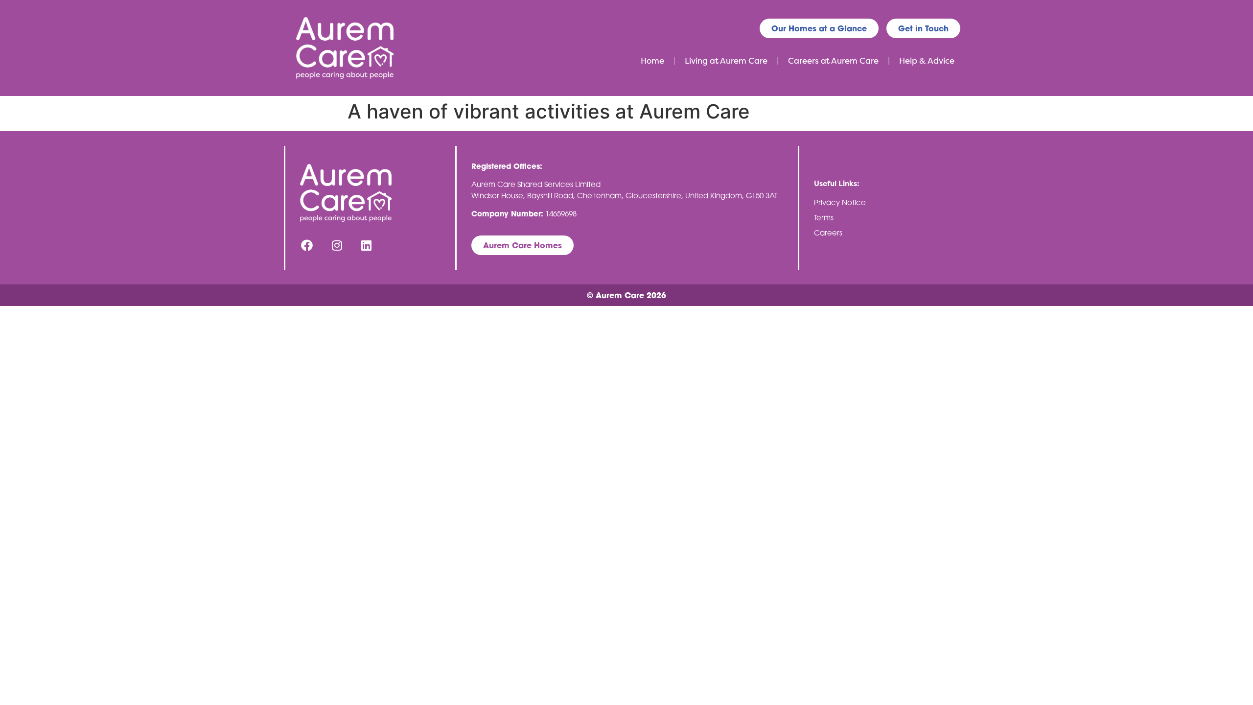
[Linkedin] (367, 245)
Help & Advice (926, 60)
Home (652, 60)
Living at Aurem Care (726, 60)
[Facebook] (307, 245)
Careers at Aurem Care (833, 60)
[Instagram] (337, 245)
